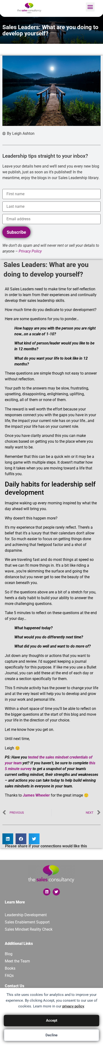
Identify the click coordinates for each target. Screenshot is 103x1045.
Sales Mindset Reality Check (28, 929)
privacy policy (73, 1006)
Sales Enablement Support (27, 922)
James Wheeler (36, 795)
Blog (8, 954)
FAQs (9, 975)
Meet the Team (17, 961)
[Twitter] (56, 892)
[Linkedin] (46, 892)
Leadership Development (26, 915)
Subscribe (16, 232)
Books (10, 968)
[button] (90, 7)
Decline (51, 1035)
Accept (51, 1020)
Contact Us (14, 986)
